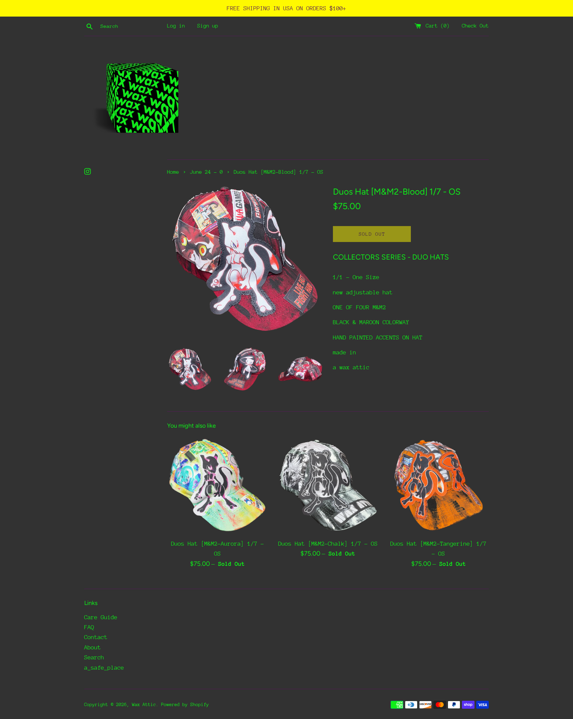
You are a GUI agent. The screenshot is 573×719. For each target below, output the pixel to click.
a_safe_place (104, 667)
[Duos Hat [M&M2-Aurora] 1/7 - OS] (217, 485)
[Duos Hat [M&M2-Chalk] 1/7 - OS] (328, 485)
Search (94, 657)
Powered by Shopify (185, 704)
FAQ (89, 627)
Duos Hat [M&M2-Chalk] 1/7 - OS (328, 543)
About (92, 647)
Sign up (207, 26)
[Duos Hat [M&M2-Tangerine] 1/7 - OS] (438, 485)
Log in (176, 26)
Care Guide (100, 617)
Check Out (475, 26)
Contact (95, 637)
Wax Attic (144, 704)
